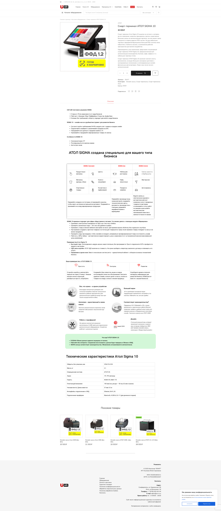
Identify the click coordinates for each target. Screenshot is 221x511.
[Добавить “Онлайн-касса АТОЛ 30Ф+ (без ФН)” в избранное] (124, 435)
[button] (69, 435)
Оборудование (95, 7)
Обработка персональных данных (110, 489)
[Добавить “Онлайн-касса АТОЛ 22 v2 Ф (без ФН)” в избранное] (149, 435)
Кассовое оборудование (78, 19)
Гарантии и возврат (105, 484)
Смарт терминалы (142, 82)
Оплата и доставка (105, 482)
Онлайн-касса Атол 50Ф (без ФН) (69, 441)
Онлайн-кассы (131, 82)
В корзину (139, 73)
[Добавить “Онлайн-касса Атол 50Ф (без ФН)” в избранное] (73, 435)
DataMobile (118, 7)
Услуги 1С (86, 7)
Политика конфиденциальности (109, 487)
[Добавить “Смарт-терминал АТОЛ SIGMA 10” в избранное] (155, 73)
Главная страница (65, 19)
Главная (78, 7)
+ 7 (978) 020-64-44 (68, 2)
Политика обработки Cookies (108, 491)
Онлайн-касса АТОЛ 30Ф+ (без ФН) (120, 441)
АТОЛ (120, 23)
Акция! (132, 7)
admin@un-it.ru (79, 2)
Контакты (140, 7)
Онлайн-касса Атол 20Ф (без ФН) (94, 441)
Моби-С (126, 7)
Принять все (206, 504)
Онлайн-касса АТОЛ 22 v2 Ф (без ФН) (147, 441)
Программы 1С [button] (106, 7)
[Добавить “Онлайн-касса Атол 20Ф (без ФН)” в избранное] (98, 435)
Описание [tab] (110, 101)
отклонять (190, 504)
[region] (199, 498)
